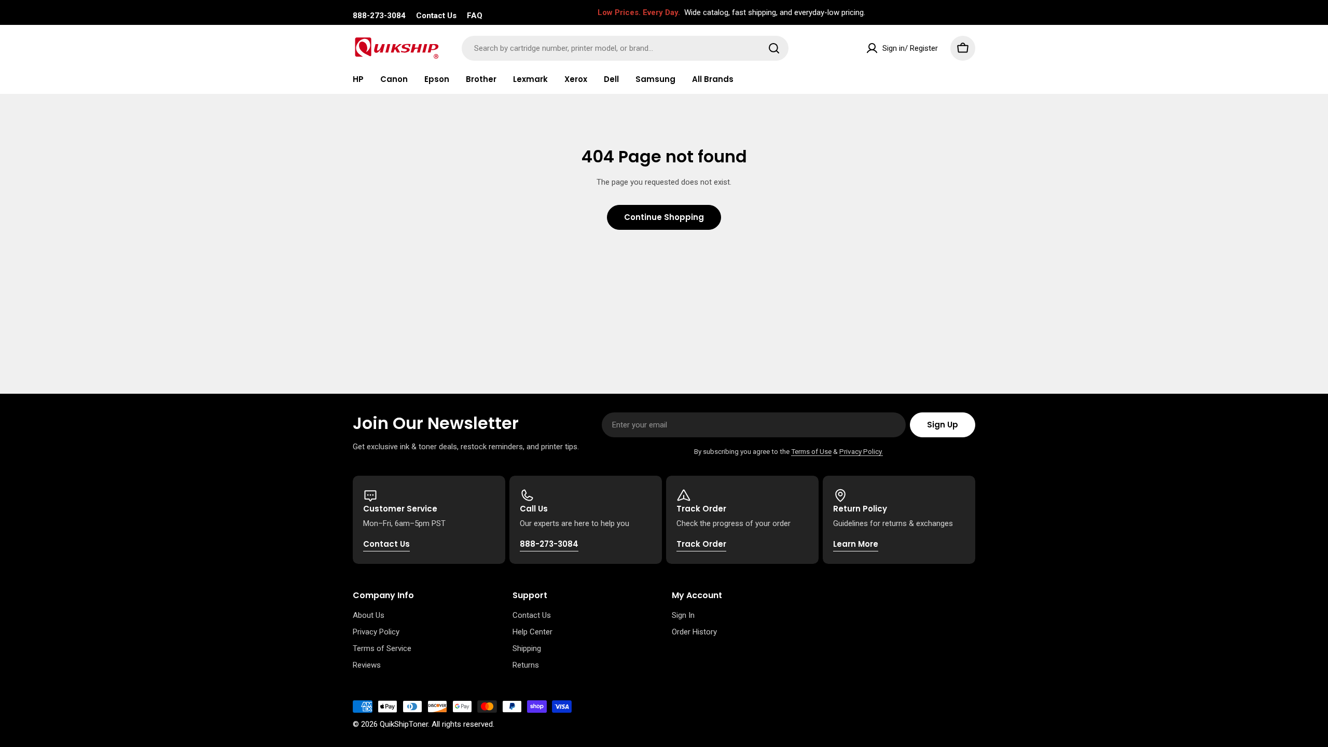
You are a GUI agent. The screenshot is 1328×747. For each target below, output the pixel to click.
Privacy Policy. (861, 451)
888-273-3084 (379, 15)
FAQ (474, 15)
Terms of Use (811, 451)
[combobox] (625, 48)
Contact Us (436, 15)
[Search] (774, 48)
